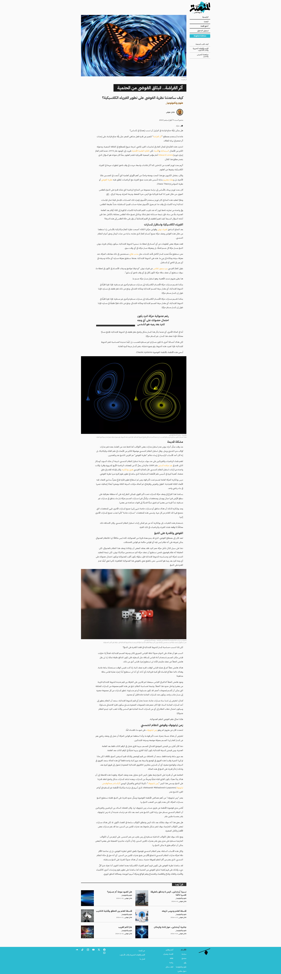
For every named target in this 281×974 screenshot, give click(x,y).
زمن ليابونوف (152, 730)
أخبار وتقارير (169, 949)
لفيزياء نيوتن (162, 229)
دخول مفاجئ (182, 971)
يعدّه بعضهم (168, 179)
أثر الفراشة (157, 136)
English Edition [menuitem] (200, 36)
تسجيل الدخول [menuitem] (202, 30)
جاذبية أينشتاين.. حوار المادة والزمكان (174, 927)
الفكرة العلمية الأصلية (140, 150)
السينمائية (165, 150)
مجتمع (184, 958)
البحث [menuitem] (206, 21)
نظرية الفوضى (106, 179)
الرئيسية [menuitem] (205, 17)
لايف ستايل (169, 967)
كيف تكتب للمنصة (202, 44)
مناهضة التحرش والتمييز (202, 55)
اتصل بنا (142, 959)
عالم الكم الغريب (127, 927)
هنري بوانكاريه (127, 469)
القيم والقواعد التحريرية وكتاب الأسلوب (200, 49)
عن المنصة (142, 950)
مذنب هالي (134, 254)
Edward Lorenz (166, 155)
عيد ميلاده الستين (165, 465)
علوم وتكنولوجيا (175, 103)
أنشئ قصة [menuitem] (204, 26)
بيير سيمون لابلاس (160, 268)
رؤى (185, 962)
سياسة (184, 954)
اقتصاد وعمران (168, 954)
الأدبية (156, 150)
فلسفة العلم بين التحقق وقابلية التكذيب (118, 910)
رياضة (171, 962)
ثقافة (171, 958)
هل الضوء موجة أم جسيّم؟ (123, 891)
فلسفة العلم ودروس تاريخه (177, 910)
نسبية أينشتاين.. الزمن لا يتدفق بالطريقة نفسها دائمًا (169, 891)
